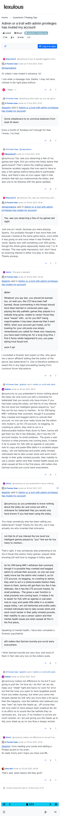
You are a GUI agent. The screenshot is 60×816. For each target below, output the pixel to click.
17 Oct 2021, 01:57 (34, 103)
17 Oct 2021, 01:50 (34, 64)
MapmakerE (11, 59)
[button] (4, 812)
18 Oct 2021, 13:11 (34, 488)
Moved (19, 33)
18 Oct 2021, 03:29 (35, 277)
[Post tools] (55, 90)
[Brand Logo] (14, 6)
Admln (8, 272)
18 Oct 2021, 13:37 (27, 677)
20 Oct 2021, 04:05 (30, 768)
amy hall (9, 768)
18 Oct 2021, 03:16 (34, 202)
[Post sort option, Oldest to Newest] (5, 46)
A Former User (11, 64)
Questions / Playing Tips (37, 33)
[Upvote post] (45, 90)
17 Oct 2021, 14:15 (32, 154)
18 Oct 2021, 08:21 (27, 389)
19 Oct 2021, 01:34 (34, 742)
